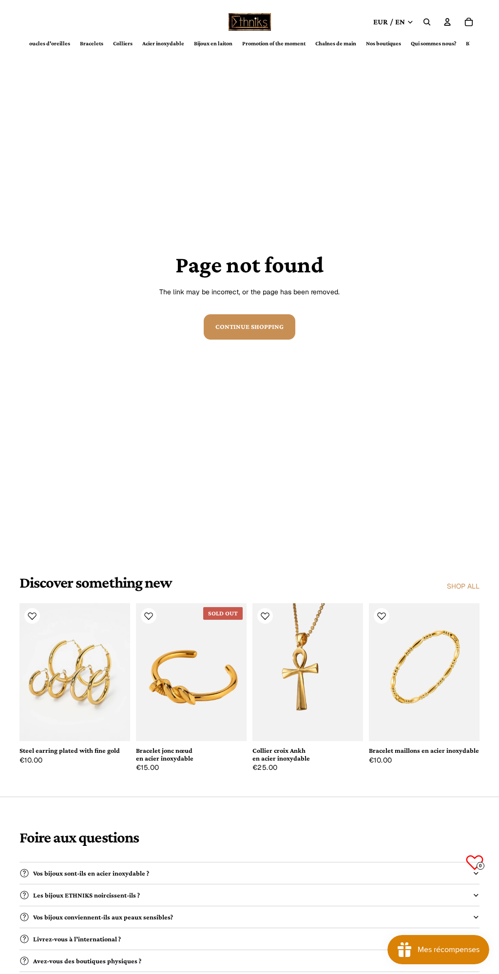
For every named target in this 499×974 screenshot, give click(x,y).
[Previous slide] (30, 672)
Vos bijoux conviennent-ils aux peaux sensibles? (103, 917)
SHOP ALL (463, 586)
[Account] (447, 22)
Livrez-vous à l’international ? (77, 939)
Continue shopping (249, 326)
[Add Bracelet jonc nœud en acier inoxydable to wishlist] (148, 616)
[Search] (427, 22)
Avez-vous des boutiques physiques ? (87, 961)
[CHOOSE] (115, 726)
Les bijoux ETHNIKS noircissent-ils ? (86, 895)
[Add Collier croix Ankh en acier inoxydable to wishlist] (265, 616)
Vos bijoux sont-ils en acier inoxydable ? (91, 873)
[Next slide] (119, 672)
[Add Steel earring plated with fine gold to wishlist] (32, 616)
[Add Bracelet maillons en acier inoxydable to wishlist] (381, 616)
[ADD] (348, 726)
